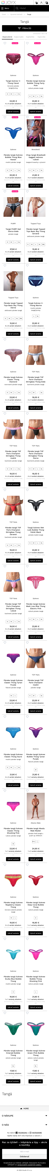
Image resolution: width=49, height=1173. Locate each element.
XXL (43, 244)
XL (19, 94)
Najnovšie (41, 37)
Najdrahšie (30, 37)
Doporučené (7, 37)
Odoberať (24, 1156)
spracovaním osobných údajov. (29, 1165)
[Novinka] (13, 58)
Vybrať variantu (13, 111)
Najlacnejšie (18, 37)
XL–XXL (38, 841)
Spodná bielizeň (16, 14)
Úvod (4, 14)
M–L (33, 841)
